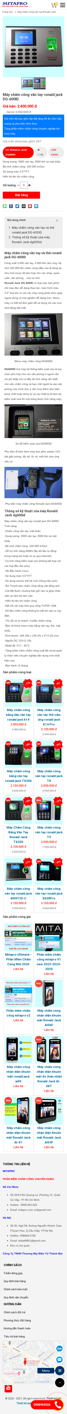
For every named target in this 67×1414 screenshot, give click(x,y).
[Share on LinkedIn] (37, 206)
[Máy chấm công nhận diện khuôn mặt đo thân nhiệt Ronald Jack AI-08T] (49, 1050)
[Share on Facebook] (12, 206)
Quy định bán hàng (15, 1281)
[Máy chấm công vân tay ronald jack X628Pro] (49, 871)
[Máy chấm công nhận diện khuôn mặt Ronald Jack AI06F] (49, 993)
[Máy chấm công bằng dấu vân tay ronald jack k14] (18, 693)
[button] (61, 20)
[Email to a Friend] (24, 206)
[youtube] (8, 1387)
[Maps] (33, 1362)
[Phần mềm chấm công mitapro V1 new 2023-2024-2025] (49, 937)
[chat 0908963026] (59, 1348)
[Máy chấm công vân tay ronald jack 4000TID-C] (18, 871)
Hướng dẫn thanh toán (17, 1328)
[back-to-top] (59, 1382)
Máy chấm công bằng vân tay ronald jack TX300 (18, 776)
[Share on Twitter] (18, 206)
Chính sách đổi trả (14, 1312)
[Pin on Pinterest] (31, 206)
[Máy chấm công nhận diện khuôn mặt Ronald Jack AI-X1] (18, 1111)
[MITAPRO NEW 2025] (15, 4)
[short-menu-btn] (59, 1370)
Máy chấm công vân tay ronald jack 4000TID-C (18, 893)
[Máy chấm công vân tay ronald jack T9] (49, 810)
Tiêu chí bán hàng (14, 1336)
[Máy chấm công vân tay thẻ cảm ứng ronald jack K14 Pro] (49, 693)
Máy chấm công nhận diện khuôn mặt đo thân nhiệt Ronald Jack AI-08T (49, 1076)
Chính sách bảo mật (16, 1289)
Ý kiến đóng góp (13, 1273)
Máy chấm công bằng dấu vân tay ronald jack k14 (18, 714)
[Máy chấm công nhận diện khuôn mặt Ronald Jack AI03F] (49, 1111)
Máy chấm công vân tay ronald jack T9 (49, 832)
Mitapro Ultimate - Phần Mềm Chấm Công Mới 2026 (18, 959)
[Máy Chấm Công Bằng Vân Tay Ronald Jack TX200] (18, 810)
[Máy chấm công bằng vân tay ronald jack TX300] (18, 754)
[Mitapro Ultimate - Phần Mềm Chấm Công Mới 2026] (18, 937)
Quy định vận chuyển (16, 1297)
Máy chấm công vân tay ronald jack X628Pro (49, 893)
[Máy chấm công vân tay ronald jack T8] (49, 754)
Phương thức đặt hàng (17, 1320)
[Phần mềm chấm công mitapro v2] (18, 993)
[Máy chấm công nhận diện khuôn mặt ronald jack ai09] (18, 1050)
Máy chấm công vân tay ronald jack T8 (49, 776)
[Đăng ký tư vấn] (59, 1359)
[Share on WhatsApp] (5, 206)
